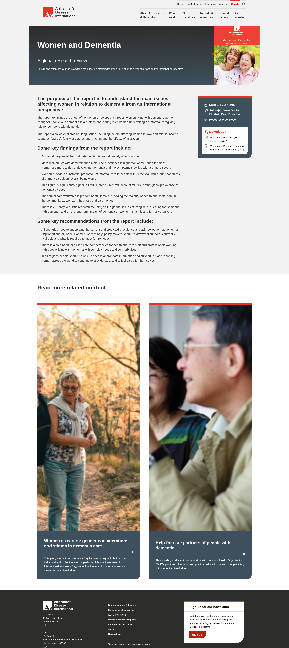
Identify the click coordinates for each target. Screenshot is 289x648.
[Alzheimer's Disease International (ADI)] (59, 12)
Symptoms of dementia (121, 610)
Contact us (114, 634)
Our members (189, 15)
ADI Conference (117, 614)
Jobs (111, 629)
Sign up (197, 634)
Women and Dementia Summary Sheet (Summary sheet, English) (227, 148)
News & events (224, 15)
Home (180, 4)
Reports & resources (206, 15)
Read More (69, 570)
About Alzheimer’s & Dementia (152, 15)
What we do (173, 15)
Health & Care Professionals (201, 4)
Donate (235, 4)
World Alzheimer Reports (122, 619)
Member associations (120, 624)
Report (233, 119)
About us (222, 4)
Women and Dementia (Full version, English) (224, 139)
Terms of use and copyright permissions (129, 644)
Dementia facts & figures (122, 605)
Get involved (240, 15)
